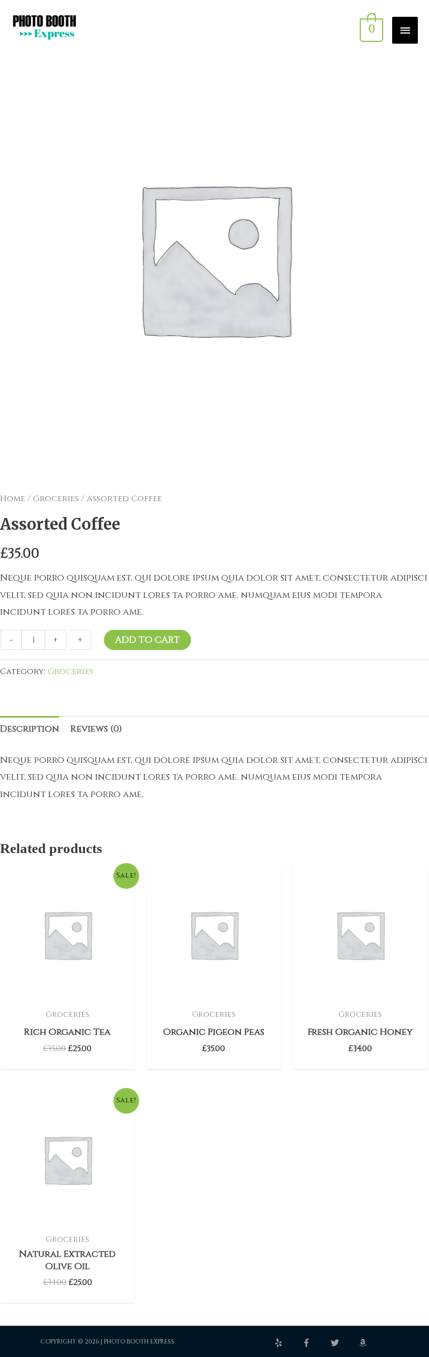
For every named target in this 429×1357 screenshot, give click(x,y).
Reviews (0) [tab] (96, 729)
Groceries (56, 499)
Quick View (67, 992)
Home (12, 499)
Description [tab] (29, 729)
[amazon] (364, 1343)
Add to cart (147, 640)
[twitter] (344, 1343)
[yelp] (287, 1343)
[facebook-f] (315, 1343)
